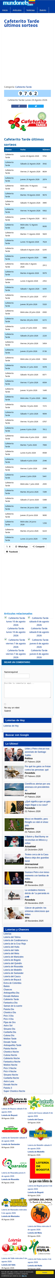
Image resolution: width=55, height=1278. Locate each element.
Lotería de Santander (14, 973)
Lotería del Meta (11, 953)
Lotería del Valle (11, 950)
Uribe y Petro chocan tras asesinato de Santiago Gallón (37, 751)
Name (11, 672)
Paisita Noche (10, 1048)
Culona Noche (10, 1055)
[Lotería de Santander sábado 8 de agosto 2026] (14, 1134)
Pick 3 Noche (10, 1068)
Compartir (40, 546)
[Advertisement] (27, 56)
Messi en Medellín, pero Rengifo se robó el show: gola (36, 822)
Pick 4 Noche (10, 1071)
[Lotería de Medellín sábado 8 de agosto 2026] (40, 1142)
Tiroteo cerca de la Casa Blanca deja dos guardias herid (37, 857)
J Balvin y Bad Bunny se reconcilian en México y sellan (36, 839)
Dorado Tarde (10, 1042)
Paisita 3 (8, 1088)
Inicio (5, 10)
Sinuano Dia (9, 1029)
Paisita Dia (9, 1009)
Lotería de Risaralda (13, 966)
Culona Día (9, 1035)
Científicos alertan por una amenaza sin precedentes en (37, 787)
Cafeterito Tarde (23, 86)
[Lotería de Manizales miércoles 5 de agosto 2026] (14, 1206)
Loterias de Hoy (11, 726)
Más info (24, 1276)
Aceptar (44, 1272)
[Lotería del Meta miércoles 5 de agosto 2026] (40, 1223)
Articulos (17, 10)
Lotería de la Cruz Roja (15, 943)
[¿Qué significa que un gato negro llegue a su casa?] (14, 813)
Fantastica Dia (10, 1002)
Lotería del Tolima (12, 937)
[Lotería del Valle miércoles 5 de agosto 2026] (14, 1255)
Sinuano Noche (11, 1075)
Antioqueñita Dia (11, 993)
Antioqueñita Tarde (12, 1045)
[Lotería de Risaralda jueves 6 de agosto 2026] (14, 1169)
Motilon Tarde (10, 1038)
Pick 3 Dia (8, 1016)
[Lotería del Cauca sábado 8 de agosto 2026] (40, 1109)
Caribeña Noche (11, 1078)
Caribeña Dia (10, 1032)
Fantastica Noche (12, 1061)
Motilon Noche (10, 1065)
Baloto (43, 10)
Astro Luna (9, 1081)
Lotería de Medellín (13, 970)
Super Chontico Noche (14, 1091)
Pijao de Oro (9, 1022)
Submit (7, 711)
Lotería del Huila (11, 947)
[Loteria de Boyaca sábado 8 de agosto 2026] (14, 1105)
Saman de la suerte (13, 1006)
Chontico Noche (11, 1051)
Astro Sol (8, 1025)
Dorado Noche (10, 1084)
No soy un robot (11, 707)
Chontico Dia (10, 1012)
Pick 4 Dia (8, 1019)
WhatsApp (23, 546)
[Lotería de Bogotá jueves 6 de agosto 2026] (40, 1182)
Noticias (30, 10)
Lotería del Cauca (12, 976)
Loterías (7, 934)
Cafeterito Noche (12, 1058)
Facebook (13, 552)
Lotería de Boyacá (12, 979)
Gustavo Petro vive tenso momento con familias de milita (37, 875)
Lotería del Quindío (13, 963)
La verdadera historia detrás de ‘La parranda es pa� (37, 893)
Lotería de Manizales (14, 957)
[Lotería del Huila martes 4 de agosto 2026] (40, 1256)
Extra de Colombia (12, 983)
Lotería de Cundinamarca (16, 940)
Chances (8, 989)
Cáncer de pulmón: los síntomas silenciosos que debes (37, 911)
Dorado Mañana (11, 996)
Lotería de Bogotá (12, 960)
